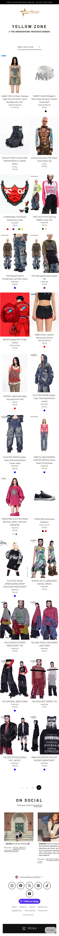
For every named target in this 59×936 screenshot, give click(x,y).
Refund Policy (42, 907)
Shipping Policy (17, 910)
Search (14, 907)
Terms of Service (30, 910)
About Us (32, 907)
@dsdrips (38, 805)
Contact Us (23, 907)
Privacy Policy (42, 910)
